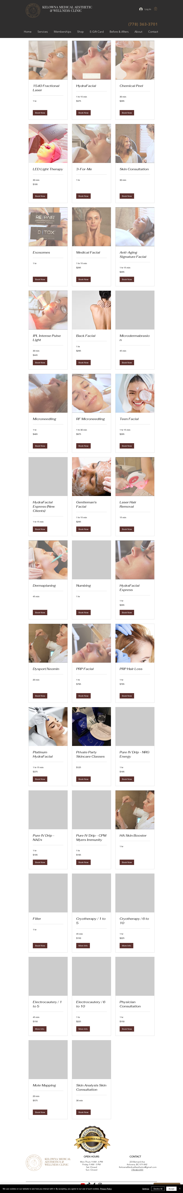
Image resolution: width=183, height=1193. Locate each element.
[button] (155, 8)
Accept (171, 1188)
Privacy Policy (106, 1188)
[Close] (179, 1189)
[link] (91, 76)
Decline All (158, 1188)
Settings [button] (145, 1188)
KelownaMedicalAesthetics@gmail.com (138, 1167)
